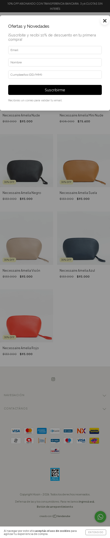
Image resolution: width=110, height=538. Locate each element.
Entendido (95, 532)
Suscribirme (55, 90)
